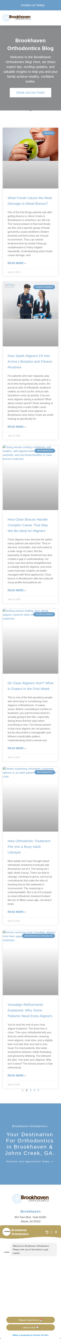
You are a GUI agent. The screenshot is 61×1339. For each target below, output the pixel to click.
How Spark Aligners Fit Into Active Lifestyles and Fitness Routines (30, 361)
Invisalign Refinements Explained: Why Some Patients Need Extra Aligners (30, 1010)
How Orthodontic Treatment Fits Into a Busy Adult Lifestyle (29, 846)
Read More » (17, 263)
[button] (55, 18)
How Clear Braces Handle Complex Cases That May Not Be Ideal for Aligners (28, 525)
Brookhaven (30, 1211)
